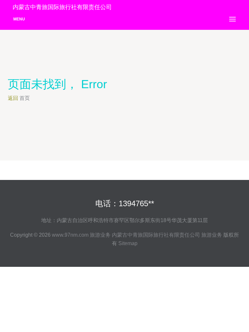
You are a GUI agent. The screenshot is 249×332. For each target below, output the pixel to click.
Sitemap (127, 243)
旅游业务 (100, 235)
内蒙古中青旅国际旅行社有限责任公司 (156, 235)
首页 (24, 98)
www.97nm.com (70, 235)
